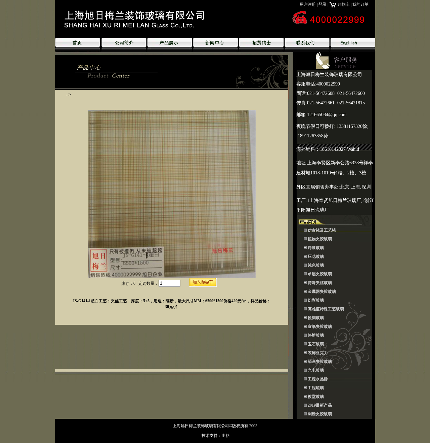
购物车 (343, 4)
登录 (322, 4)
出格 (226, 435)
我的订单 (360, 4)
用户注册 (308, 4)
